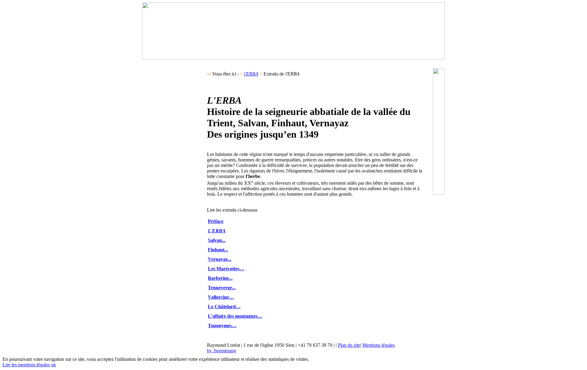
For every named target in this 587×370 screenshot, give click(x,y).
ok (53, 364)
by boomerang (221, 350)
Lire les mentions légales (26, 364)
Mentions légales (378, 345)
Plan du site (349, 345)
